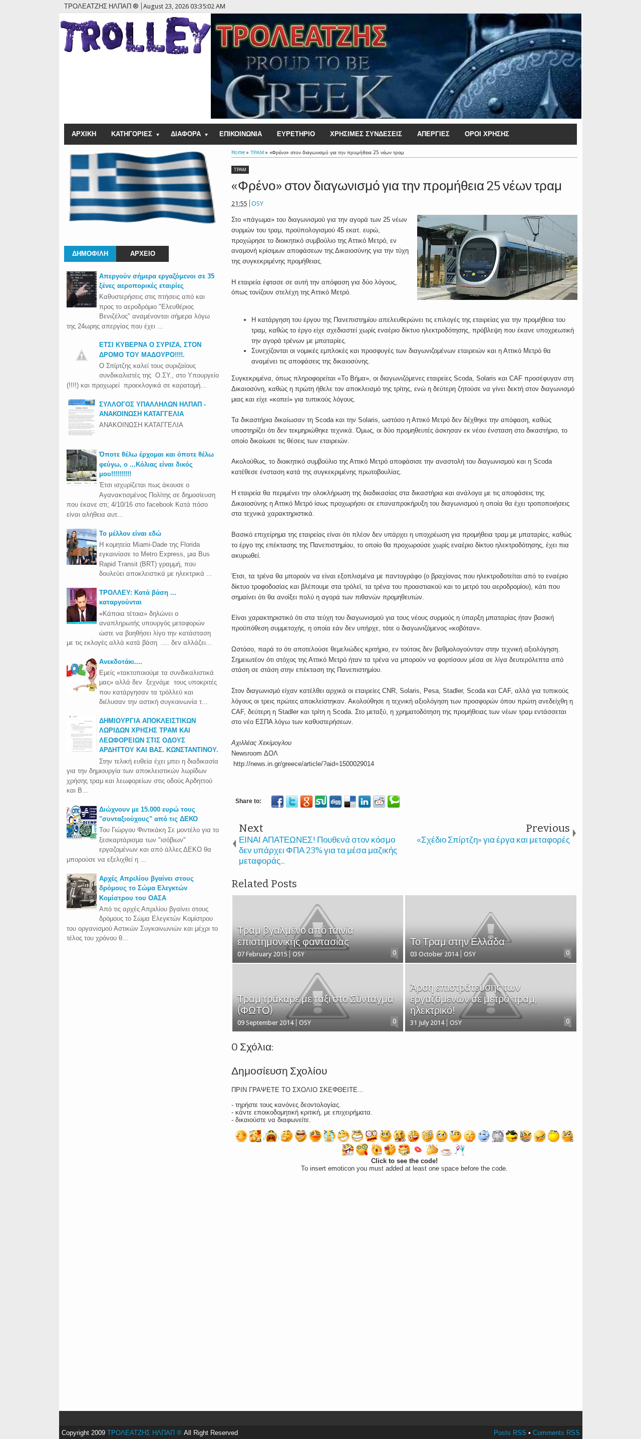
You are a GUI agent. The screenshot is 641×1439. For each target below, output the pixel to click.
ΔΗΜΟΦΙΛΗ (90, 253)
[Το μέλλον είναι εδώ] (82, 562)
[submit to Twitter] (292, 802)
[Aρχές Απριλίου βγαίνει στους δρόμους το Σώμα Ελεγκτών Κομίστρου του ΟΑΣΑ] (82, 907)
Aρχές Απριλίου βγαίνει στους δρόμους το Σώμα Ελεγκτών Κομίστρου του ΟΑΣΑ (146, 888)
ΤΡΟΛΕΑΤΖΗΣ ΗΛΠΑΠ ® (144, 1432)
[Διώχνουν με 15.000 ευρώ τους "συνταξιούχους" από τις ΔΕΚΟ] (82, 838)
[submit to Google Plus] (306, 802)
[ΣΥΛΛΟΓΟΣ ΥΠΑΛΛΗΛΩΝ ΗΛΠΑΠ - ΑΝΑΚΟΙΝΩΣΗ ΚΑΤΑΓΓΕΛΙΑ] (82, 433)
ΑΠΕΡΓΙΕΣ (433, 134)
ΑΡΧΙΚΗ (84, 134)
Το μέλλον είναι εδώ (130, 533)
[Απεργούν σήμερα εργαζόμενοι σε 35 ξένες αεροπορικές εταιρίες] (82, 305)
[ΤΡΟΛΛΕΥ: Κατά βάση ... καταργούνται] (82, 621)
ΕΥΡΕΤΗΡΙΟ (296, 134)
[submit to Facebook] (277, 802)
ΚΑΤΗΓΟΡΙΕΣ (131, 134)
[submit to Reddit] (379, 802)
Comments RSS (556, 1432)
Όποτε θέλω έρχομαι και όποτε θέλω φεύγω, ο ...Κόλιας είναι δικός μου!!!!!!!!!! (156, 464)
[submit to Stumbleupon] (321, 802)
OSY (257, 203)
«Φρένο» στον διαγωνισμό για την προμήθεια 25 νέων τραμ (396, 186)
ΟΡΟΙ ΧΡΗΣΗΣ (487, 134)
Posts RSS (510, 1432)
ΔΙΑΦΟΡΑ (186, 134)
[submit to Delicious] (350, 802)
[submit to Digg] (336, 802)
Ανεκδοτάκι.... (120, 661)
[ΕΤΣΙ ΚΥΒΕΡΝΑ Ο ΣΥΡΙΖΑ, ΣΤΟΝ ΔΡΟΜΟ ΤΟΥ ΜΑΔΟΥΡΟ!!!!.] (82, 368)
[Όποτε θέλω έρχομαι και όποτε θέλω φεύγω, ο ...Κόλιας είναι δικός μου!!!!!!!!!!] (82, 483)
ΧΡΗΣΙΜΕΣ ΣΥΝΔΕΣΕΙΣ (366, 134)
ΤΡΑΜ (240, 169)
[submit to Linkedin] (365, 802)
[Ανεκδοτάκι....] (82, 690)
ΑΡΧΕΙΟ (142, 253)
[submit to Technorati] (394, 802)
